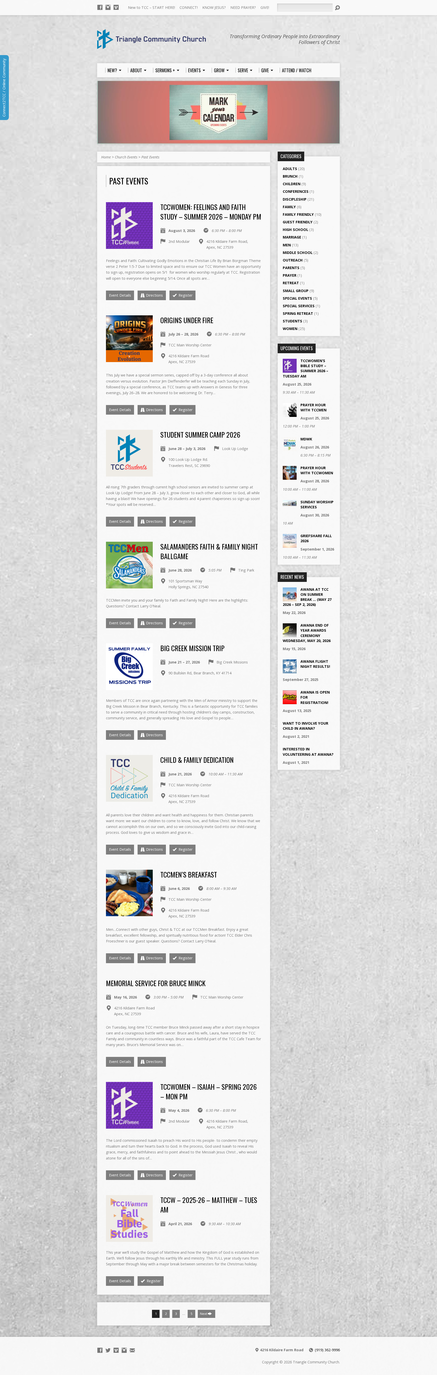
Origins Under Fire (186, 320)
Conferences (296, 191)
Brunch (290, 176)
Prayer (289, 275)
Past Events (150, 157)
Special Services (299, 305)
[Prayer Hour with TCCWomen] (290, 477)
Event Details (120, 295)
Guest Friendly (298, 222)
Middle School (298, 252)
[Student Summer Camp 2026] (129, 473)
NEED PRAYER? (243, 7)
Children (291, 183)
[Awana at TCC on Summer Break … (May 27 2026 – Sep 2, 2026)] (290, 598)
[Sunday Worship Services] (290, 503)
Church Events (126, 157)
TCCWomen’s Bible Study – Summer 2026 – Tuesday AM (305, 368)
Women (290, 328)
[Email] (132, 1350)
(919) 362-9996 (327, 1349)
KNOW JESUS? (214, 7)
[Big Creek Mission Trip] (129, 687)
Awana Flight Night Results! (315, 664)
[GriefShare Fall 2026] (290, 545)
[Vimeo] (116, 7)
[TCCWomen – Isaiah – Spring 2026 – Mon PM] (129, 1125)
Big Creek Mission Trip (192, 648)
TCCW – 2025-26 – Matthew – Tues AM (208, 1205)
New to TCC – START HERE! (151, 7)
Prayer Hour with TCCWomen (316, 470)
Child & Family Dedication (197, 759)
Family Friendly (298, 214)
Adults (290, 168)
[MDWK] (290, 448)
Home (106, 157)
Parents (291, 267)
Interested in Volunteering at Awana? (308, 751)
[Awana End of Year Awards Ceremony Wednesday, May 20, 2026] (290, 634)
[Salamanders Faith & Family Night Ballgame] (129, 585)
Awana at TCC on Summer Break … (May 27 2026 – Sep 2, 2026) (307, 597)
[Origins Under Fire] (129, 359)
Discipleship (295, 199)
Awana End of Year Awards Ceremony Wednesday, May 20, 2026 (307, 633)
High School (295, 229)
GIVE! (264, 7)
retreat (291, 282)
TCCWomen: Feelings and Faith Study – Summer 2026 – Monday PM (210, 212)
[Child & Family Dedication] (129, 798)
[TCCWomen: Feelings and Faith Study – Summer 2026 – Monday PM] (129, 245)
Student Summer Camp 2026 (200, 434)
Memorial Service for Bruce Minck (156, 983)
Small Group (296, 290)
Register (185, 295)
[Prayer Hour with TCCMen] (290, 414)
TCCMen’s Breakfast (188, 874)
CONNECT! (189, 7)
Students (292, 321)
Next (204, 1313)
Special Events (297, 298)
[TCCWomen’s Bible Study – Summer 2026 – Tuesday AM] (290, 370)
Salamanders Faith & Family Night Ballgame (209, 551)
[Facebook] (99, 7)
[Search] (337, 7)
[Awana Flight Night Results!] (290, 670)
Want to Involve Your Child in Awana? (305, 726)
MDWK (306, 439)
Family (289, 206)
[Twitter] (108, 1350)
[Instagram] (108, 7)
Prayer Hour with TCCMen (313, 407)
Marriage (292, 237)
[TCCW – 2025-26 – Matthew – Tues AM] (129, 1239)
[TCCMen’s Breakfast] (129, 913)
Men (287, 245)
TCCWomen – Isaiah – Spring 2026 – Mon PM (208, 1091)
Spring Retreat (298, 313)
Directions (154, 295)
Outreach (293, 260)
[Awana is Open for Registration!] (290, 701)
